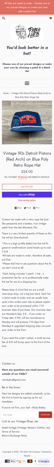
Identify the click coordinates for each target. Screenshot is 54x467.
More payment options (27, 200)
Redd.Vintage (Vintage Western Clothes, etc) (26, 427)
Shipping (22, 177)
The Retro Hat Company (30, 451)
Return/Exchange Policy (14, 435)
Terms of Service (11, 431)
